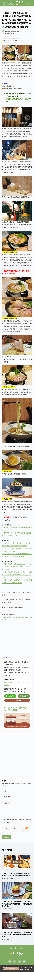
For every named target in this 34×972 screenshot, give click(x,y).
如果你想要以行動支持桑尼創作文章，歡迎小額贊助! (16, 708)
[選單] (31, 3)
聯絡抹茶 (22, 948)
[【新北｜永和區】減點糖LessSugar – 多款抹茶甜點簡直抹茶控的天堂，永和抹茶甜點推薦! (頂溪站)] (17, 890)
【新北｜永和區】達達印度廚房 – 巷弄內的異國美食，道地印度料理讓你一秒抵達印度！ (17, 874)
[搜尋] (28, 3)
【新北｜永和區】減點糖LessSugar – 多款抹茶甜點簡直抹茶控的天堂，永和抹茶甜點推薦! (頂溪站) (16, 566)
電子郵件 (6, 797)
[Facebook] (17, 2)
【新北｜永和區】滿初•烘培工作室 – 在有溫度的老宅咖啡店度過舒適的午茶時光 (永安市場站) (17, 574)
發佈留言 (6, 837)
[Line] (22, 2)
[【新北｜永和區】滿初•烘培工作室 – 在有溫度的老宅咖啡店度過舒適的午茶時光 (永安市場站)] (17, 921)
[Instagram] (19, 2)
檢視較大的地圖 (6, 657)
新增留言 (6, 803)
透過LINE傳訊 (13, 948)
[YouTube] (17, 4)
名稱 (5, 791)
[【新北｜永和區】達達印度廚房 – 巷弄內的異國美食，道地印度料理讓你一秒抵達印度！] (17, 861)
